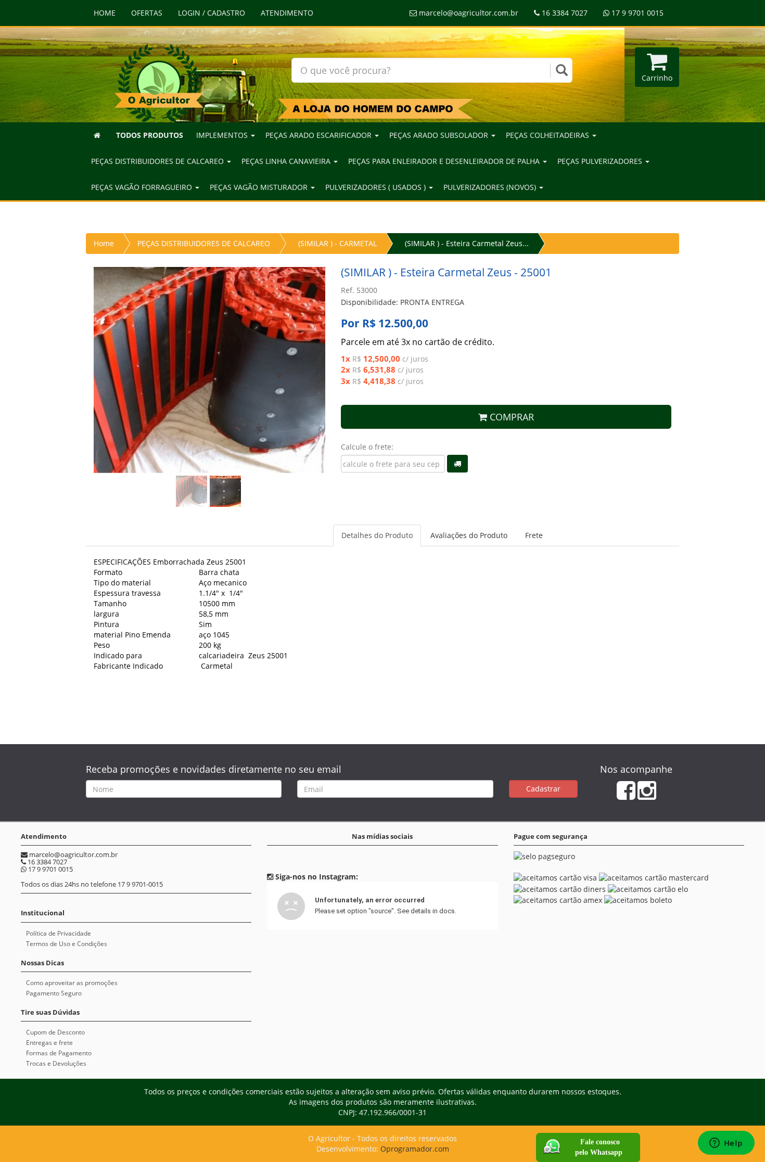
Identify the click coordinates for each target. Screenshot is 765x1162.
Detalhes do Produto (377, 535)
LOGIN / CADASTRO (211, 13)
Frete (534, 535)
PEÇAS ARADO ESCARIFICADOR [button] (319, 135)
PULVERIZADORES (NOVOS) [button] (490, 187)
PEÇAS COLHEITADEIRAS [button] (548, 135)
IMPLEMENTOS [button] (223, 135)
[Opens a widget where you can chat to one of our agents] (726, 1144)
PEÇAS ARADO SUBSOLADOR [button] (439, 135)
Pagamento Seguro (54, 993)
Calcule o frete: (367, 447)
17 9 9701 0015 (636, 13)
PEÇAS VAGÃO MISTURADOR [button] (260, 187)
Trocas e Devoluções (56, 1063)
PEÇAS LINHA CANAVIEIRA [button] (287, 161)
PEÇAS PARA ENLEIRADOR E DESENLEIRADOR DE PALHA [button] (445, 161)
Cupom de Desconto (55, 1032)
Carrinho (657, 78)
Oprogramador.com (414, 1149)
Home (104, 243)
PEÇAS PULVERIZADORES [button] (600, 161)
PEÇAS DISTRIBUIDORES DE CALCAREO (203, 243)
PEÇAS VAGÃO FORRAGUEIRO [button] (142, 187)
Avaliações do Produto (468, 535)
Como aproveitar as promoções (72, 982)
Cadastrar (543, 789)
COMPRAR (510, 417)
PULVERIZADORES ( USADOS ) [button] (376, 187)
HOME (105, 13)
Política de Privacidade (58, 933)
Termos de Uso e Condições (66, 943)
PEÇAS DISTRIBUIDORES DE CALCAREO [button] (158, 161)
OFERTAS (146, 13)
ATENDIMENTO (287, 13)
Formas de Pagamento (59, 1053)
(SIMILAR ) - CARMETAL (337, 243)
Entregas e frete (49, 1042)
